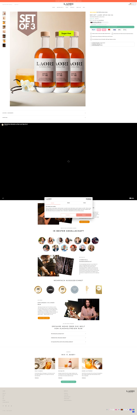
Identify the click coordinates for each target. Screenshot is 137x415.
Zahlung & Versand (67, 396)
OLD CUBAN (39, 371)
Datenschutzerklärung (67, 400)
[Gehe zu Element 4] (4, 27)
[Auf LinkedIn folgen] (11, 405)
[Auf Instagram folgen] (5, 405)
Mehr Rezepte (84, 221)
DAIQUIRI (61, 371)
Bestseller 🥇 (60, 7)
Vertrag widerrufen (6, 402)
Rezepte (72, 7)
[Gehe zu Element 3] (4, 22)
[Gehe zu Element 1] (4, 13)
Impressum (66, 393)
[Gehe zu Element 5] (4, 32)
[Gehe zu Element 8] (4, 45)
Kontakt (4, 400)
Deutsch (16, 4)
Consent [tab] (52, 202)
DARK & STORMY (87, 371)
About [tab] (84, 202)
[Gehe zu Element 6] (4, 36)
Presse (4, 395)
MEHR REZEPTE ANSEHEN (68, 381)
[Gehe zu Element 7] (4, 41)
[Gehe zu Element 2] (4, 18)
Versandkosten (101, 20)
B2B (84, 7)
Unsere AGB (66, 395)
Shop (67, 7)
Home (53, 7)
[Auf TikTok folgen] (8, 405)
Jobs (3, 396)
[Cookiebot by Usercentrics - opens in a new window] (86, 199)
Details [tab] (68, 202)
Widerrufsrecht (66, 398)
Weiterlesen (37, 377)
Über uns (78, 7)
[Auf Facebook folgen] (3, 405)
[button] (133, 4)
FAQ (3, 398)
